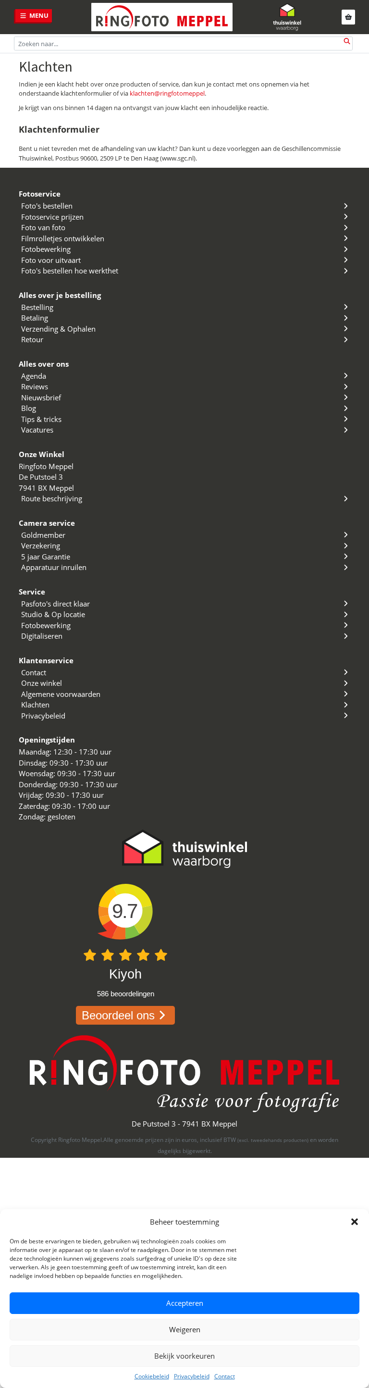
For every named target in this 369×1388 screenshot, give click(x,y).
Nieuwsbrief (41, 397)
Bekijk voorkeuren (184, 1356)
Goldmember (43, 535)
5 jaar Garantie (45, 556)
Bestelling (37, 307)
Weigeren (184, 1329)
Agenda (33, 376)
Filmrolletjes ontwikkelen (62, 238)
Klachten (35, 704)
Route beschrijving (51, 498)
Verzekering (40, 545)
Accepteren (184, 1303)
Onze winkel (41, 683)
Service (32, 591)
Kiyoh (125, 974)
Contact (224, 1376)
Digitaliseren (41, 636)
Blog (28, 408)
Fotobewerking (46, 249)
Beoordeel (118, 1015)
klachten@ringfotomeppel (167, 93)
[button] (354, 1222)
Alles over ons (44, 363)
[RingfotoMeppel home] (162, 17)
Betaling (34, 317)
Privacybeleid (191, 1376)
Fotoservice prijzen (52, 217)
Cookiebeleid (152, 1376)
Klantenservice (46, 660)
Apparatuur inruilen (53, 567)
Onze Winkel (41, 454)
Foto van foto (43, 227)
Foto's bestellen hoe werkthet (69, 270)
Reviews (34, 386)
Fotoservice (40, 193)
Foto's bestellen (47, 206)
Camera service (47, 523)
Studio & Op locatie (53, 614)
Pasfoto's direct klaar (55, 603)
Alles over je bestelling (60, 295)
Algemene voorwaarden (60, 694)
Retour (32, 339)
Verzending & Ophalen (58, 329)
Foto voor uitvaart (51, 260)
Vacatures (37, 429)
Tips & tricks (41, 419)
